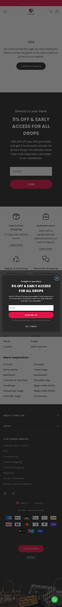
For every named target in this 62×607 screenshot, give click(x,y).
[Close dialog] (57, 278)
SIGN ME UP (31, 315)
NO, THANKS (31, 326)
